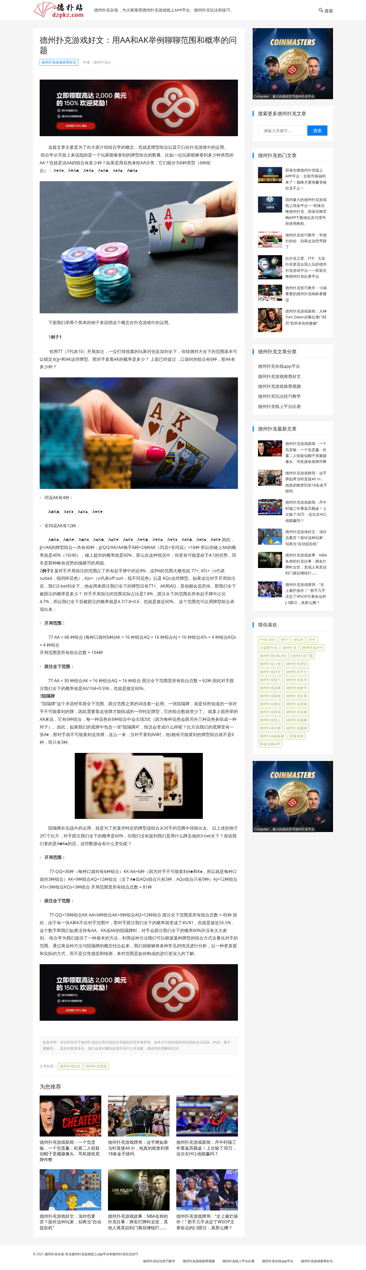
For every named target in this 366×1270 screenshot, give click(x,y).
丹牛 (312, 639)
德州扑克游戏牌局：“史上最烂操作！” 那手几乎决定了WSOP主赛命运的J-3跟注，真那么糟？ (207, 1222)
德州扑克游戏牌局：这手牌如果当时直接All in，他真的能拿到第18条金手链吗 (138, 1148)
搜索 (317, 130)
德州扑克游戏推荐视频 (279, 386)
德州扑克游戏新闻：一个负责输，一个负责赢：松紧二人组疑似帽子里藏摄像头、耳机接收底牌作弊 (70, 1151)
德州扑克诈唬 (270, 728)
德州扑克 (290, 647)
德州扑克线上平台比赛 (279, 406)
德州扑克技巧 (270, 679)
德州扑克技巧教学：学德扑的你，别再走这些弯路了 (306, 241)
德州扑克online (273, 655)
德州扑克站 (102, 62)
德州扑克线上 (270, 720)
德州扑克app (312, 647)
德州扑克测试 (270, 703)
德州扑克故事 (270, 687)
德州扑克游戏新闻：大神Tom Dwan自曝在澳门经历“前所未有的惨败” (306, 317)
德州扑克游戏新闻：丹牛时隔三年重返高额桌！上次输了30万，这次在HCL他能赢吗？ (206, 1148)
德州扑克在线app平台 (279, 366)
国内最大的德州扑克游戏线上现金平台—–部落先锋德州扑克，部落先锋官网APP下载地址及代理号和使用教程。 (306, 211)
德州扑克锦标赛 (272, 736)
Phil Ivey (267, 639)
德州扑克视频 (296, 720)
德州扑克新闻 (270, 695)
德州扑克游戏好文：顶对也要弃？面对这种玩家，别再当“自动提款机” (70, 1222)
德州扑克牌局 (270, 712)
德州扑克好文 (70, 1066)
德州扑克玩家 (296, 712)
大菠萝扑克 (268, 647)
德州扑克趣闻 (296, 728)
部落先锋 (297, 736)
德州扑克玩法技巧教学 (279, 396)
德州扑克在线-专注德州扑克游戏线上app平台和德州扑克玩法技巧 (91, 1254)
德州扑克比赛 (296, 695)
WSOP (298, 639)
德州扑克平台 (296, 671)
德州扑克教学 (296, 687)
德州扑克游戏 (96, 1066)
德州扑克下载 (302, 655)
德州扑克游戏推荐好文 (59, 62)
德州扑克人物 (270, 663)
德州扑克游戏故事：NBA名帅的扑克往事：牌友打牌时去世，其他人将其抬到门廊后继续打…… (138, 1222)
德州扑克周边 (296, 663)
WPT (284, 639)
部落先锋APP (270, 744)
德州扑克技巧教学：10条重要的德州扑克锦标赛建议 (306, 293)
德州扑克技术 (296, 679)
